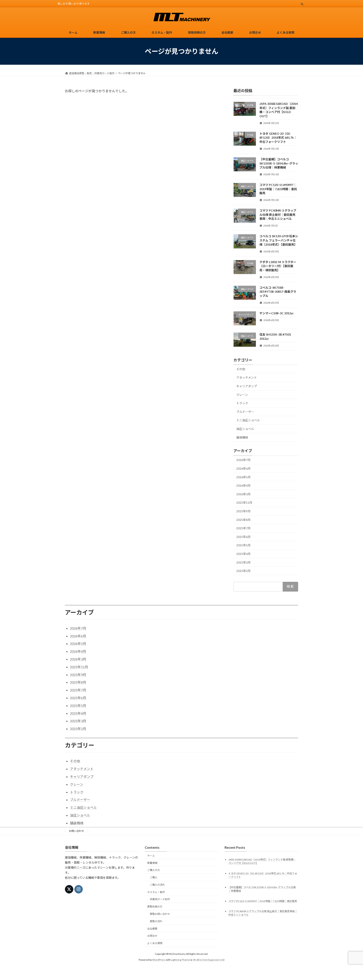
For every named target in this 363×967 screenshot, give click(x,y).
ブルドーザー (245, 412)
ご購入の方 (153, 870)
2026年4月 (243, 485)
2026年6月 (243, 468)
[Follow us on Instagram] (78, 889)
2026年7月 (243, 460)
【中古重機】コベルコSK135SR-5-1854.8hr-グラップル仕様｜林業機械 (278, 163)
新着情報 (152, 862)
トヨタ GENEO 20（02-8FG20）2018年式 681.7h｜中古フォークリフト (278, 138)
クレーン (242, 395)
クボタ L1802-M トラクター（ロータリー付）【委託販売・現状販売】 (277, 266)
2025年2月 (243, 571)
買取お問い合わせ (160, 914)
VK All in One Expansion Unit (209, 959)
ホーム (151, 855)
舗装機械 (242, 437)
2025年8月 (243, 520)
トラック (242, 403)
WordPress (158, 959)
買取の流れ (156, 921)
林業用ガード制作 (160, 899)
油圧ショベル (245, 429)
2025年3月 (243, 562)
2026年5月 (243, 477)
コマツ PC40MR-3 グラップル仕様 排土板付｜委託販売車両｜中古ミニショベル (277, 214)
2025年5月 (243, 545)
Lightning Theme (180, 959)
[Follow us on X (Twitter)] (69, 889)
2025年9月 (243, 511)
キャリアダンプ (246, 386)
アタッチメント (246, 377)
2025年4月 (243, 554)
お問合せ (152, 935)
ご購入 (153, 877)
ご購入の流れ (157, 884)
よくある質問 (154, 943)
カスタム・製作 (156, 892)
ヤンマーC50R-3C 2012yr (276, 313)
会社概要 (152, 928)
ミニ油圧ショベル (248, 420)
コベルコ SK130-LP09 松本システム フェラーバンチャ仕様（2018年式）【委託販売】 (278, 240)
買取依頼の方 (154, 906)
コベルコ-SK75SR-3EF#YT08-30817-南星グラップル (277, 292)
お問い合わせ (76, 831)
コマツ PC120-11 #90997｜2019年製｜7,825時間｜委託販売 (278, 189)
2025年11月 (244, 503)
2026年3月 (243, 494)
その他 (240, 369)
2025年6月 (243, 537)
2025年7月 (243, 528)
